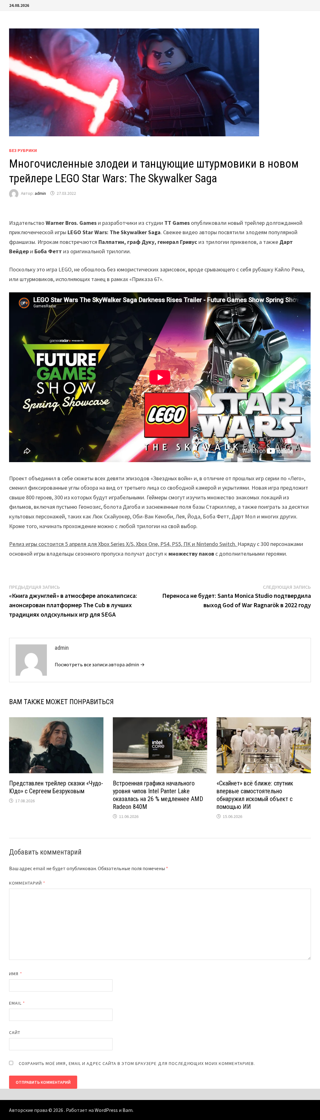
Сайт (14, 1032)
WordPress (106, 1110)
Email (17, 1003)
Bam (127, 1110)
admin (40, 193)
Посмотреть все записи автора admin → (100, 664)
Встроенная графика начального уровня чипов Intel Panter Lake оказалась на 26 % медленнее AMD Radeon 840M (158, 794)
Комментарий (27, 883)
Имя (15, 973)
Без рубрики (23, 150)
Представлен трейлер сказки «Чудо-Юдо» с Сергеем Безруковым (56, 787)
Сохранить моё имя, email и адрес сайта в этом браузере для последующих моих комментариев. (137, 1063)
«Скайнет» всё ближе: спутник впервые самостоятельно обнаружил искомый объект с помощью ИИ (255, 794)
